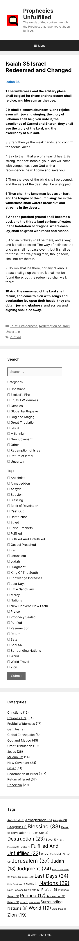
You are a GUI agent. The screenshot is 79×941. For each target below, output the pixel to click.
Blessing (16, 500)
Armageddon (20, 483)
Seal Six (16, 645)
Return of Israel (21, 456)
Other (14, 445)
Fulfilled (16, 533)
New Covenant (21, 439)
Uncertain (13, 332)
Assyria (15, 489)
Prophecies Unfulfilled (38, 13)
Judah (15, 561)
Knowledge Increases (26, 578)
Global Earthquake (24, 411)
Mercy (15, 595)
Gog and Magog (22, 417)
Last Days (17, 584)
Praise (15, 611)
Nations (16, 600)
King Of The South (24, 572)
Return (15, 634)
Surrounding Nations (25, 650)
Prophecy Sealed (23, 617)
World (14, 656)
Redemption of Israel (54, 326)
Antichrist (17, 478)
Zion (13, 667)
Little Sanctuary (22, 589)
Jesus (14, 428)
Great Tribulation (22, 422)
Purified (15, 337)
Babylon (16, 494)
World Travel (19, 662)
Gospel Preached (23, 544)
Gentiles (16, 406)
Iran (13, 550)
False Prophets (21, 528)
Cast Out (17, 511)
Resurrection (19, 628)
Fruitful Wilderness (23, 326)
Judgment (18, 567)
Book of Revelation (24, 506)
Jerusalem (18, 556)
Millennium (18, 433)
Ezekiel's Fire (20, 395)
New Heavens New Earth (29, 606)
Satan (14, 639)
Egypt (14, 522)
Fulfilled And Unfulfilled (27, 539)
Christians (17, 389)
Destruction (19, 517)
